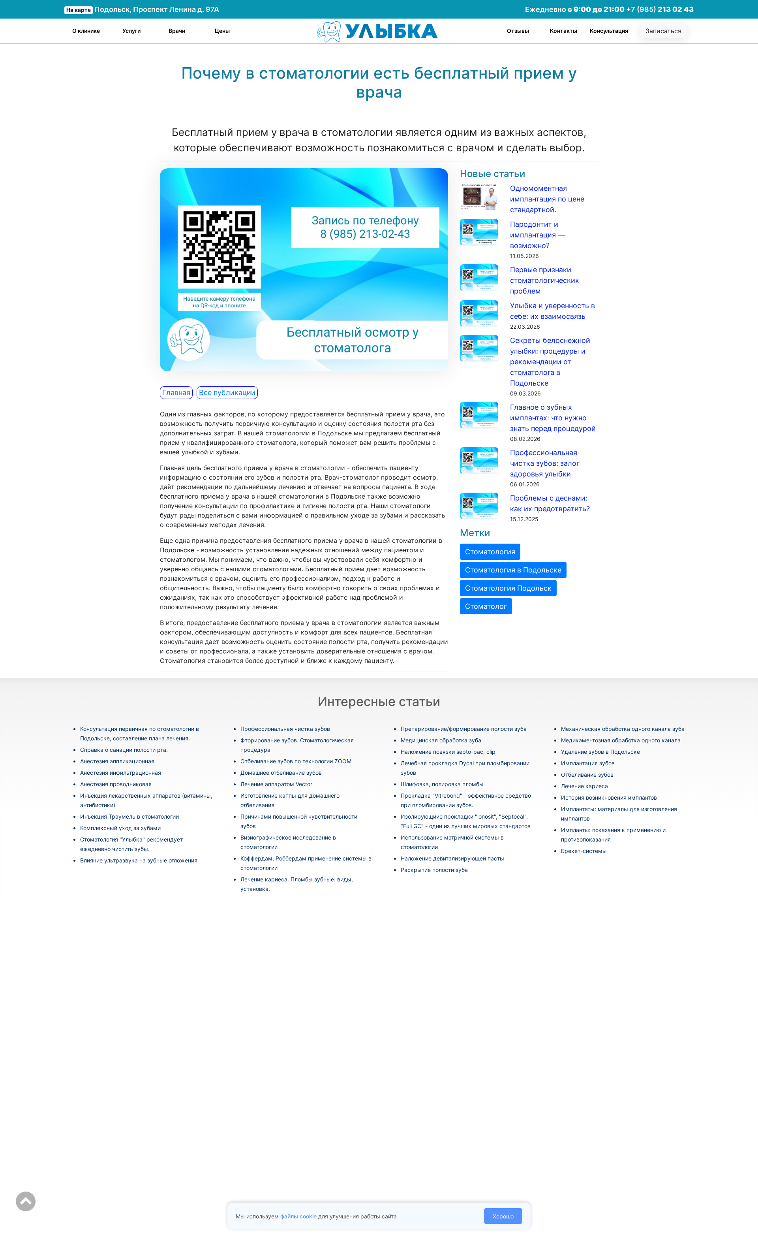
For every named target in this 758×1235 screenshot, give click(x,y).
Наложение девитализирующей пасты (452, 858)
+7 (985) (660, 9)
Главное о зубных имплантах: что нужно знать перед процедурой (553, 418)
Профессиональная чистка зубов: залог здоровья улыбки (545, 463)
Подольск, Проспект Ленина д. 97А (142, 9)
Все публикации (227, 392)
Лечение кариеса (584, 786)
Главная (176, 392)
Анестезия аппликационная (117, 761)
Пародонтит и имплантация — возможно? (537, 235)
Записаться (663, 31)
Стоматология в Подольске (513, 570)
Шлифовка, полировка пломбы (442, 784)
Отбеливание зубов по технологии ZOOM (295, 761)
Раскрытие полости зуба (434, 869)
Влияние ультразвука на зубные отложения (138, 860)
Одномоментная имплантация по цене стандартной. (547, 199)
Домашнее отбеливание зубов (281, 772)
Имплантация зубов (588, 763)
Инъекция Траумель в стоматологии (129, 816)
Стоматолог (486, 606)
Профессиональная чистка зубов (285, 728)
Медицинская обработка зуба (441, 740)
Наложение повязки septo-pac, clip (448, 751)
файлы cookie (298, 1216)
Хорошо (503, 1216)
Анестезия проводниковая (116, 784)
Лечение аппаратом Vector (276, 784)
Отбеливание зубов (587, 774)
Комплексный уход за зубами (120, 828)
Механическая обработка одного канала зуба (623, 728)
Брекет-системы (584, 850)
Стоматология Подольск (508, 588)
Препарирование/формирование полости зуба (464, 728)
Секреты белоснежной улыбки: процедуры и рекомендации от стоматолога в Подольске (550, 361)
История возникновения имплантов (609, 797)
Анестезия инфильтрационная (120, 772)
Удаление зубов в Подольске (600, 751)
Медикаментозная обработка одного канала (621, 740)
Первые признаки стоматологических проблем (544, 280)
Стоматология (490, 552)
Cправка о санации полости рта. (124, 749)
